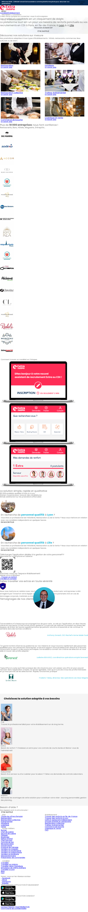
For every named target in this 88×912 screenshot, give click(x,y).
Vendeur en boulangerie (11, 850)
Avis (28, 907)
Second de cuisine (8, 833)
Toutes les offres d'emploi (12, 816)
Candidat (4, 13)
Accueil (4, 19)
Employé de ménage (9, 847)
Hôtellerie (5, 823)
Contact (4, 907)
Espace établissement (15, 19)
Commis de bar (7, 842)
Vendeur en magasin (9, 849)
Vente (3, 826)
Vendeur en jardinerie (10, 854)
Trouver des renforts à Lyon (56, 818)
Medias (23, 907)
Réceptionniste (7, 844)
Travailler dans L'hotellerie (12, 866)
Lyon (61, 25)
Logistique (5, 825)
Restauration (6, 818)
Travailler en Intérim (9, 864)
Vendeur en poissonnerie (11, 852)
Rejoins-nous (13, 907)
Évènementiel (6, 821)
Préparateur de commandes (13, 857)
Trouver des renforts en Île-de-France (61, 816)
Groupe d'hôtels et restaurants (58, 821)
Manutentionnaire (8, 856)
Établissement (14, 13)
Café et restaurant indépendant (58, 820)
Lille (72, 25)
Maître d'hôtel (7, 838)
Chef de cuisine (7, 832)
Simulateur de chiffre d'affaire (13, 868)
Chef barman (6, 840)
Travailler (5, 862)
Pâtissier (4, 835)
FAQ (46, 830)
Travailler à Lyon (8, 869)
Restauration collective (10, 820)
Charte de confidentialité (15, 908)
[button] (1, 487)
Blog (3, 871)
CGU (3, 908)
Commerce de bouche (54, 826)
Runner (4, 830)
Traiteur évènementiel (54, 825)
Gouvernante (6, 845)
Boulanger (5, 837)
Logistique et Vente (53, 828)
